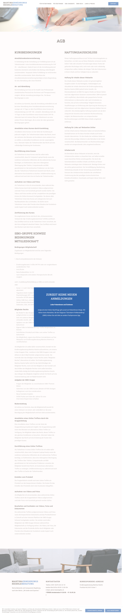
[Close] (86, 323)
